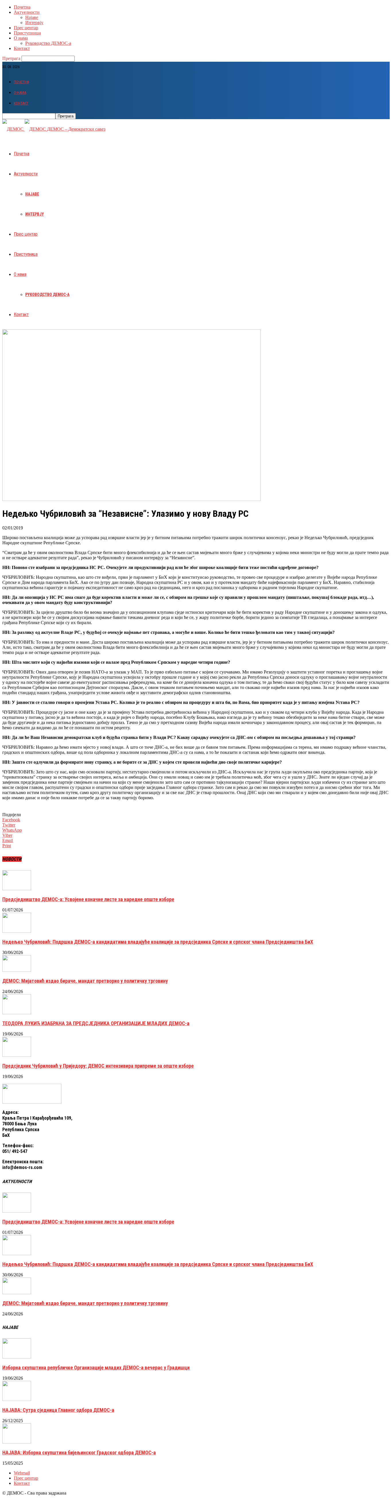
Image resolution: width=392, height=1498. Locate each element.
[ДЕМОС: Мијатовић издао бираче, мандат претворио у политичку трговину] (16, 970)
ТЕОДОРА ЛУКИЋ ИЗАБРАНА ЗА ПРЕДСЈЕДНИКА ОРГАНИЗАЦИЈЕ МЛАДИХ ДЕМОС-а (95, 1023)
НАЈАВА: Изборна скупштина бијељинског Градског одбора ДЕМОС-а (79, 1452)
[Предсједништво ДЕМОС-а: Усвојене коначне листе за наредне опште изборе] (16, 888)
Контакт (22, 48)
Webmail (22, 1472)
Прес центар (26, 27)
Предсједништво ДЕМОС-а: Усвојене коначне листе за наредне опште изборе (88, 899)
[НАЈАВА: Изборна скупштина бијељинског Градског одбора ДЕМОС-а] (16, 1441)
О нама (21, 38)
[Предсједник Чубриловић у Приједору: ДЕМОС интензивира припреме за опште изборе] (16, 1055)
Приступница (27, 32)
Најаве (31, 17)
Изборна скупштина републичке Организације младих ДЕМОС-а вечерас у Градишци (96, 1368)
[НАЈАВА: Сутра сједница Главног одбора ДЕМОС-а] (16, 1399)
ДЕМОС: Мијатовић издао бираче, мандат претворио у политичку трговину (85, 981)
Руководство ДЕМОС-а (48, 43)
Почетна (22, 7)
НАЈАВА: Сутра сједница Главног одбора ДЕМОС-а (58, 1410)
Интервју (34, 22)
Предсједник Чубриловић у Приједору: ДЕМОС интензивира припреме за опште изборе (98, 1066)
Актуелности (27, 12)
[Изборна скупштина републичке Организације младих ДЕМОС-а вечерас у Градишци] (16, 1356)
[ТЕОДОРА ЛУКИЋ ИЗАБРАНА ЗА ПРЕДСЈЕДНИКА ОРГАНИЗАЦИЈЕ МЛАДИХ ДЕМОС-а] (16, 1012)
